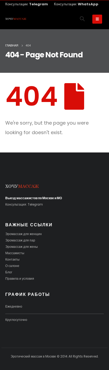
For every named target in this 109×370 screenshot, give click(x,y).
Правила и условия (19, 279)
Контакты (12, 259)
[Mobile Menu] (97, 19)
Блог (8, 272)
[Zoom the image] (22, 187)
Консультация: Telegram (24, 204)
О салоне (12, 266)
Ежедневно (13, 306)
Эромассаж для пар (20, 240)
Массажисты (14, 253)
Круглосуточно (16, 320)
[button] (82, 19)
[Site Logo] (15, 19)
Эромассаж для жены (21, 247)
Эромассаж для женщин (23, 234)
